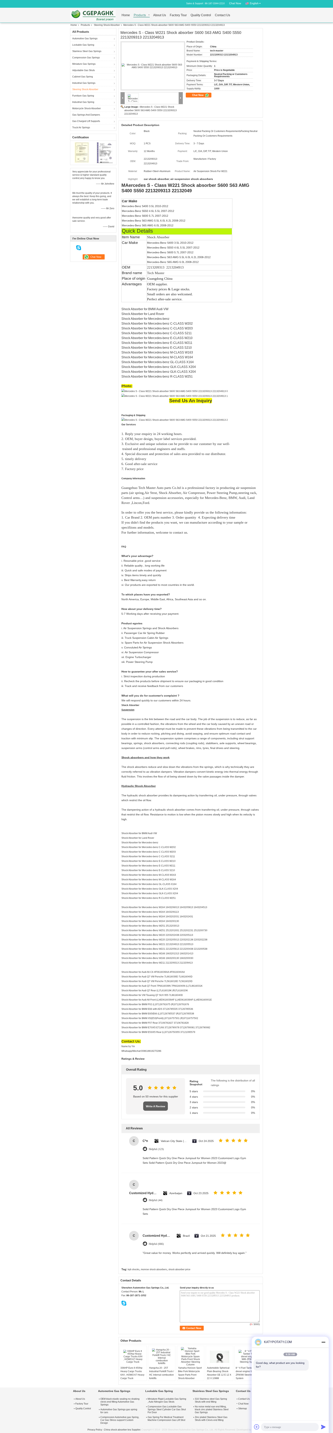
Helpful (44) (155, 1200)
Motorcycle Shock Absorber (86, 108)
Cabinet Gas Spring (82, 76)
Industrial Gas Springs (83, 83)
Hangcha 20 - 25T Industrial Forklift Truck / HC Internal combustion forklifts (161, 1373)
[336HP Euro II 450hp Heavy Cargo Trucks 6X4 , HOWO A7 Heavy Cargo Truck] (132, 1356)
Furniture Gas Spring (83, 95)
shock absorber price (179, 1269)
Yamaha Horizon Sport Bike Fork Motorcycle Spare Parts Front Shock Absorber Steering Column (190, 1375)
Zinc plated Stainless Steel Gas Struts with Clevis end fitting (211, 1418)
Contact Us (222, 15)
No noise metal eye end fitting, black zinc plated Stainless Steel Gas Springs (212, 1409)
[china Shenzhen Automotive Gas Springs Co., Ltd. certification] (81, 152)
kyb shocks (133, 1269)
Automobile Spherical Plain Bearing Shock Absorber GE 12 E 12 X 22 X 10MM (219, 1373)
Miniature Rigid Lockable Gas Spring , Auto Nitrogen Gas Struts (167, 1400)
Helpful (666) (156, 1243)
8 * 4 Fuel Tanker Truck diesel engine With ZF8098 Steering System (248, 1373)
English (254, 3)
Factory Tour (178, 15)
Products (140, 15)
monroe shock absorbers (154, 1269)
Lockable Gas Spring (83, 45)
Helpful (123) (156, 1149)
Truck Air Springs (81, 127)
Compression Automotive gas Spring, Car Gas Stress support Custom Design (119, 1420)
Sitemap (242, 1408)
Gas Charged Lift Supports (86, 121)
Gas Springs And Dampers (86, 114)
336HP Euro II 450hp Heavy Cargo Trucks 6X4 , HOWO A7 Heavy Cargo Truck (132, 1373)
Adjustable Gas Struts (83, 70)
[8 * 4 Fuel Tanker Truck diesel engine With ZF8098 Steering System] (248, 1356)
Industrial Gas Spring (83, 102)
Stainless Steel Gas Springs (86, 51)
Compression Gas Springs (86, 57)
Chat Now (235, 3)
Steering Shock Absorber (107, 25)
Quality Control (201, 15)
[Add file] (256, 1427)
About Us (159, 15)
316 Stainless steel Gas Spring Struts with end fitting (211, 1400)
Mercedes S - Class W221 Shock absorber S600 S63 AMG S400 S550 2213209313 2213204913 (150, 110)
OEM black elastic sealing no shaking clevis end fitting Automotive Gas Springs (120, 1402)
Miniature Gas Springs (84, 64)
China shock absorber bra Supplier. (122, 1429)
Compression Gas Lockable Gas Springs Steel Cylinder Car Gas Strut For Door (167, 1409)
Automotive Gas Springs (85, 38)
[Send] (323, 1427)
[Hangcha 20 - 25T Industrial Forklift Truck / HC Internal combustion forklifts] (161, 1356)
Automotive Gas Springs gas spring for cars (118, 1411)
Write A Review (155, 1106)
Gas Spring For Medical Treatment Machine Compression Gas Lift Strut (166, 1418)
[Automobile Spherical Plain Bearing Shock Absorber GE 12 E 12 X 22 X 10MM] (219, 1356)
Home (126, 15)
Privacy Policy (94, 1429)
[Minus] (323, 1342)
